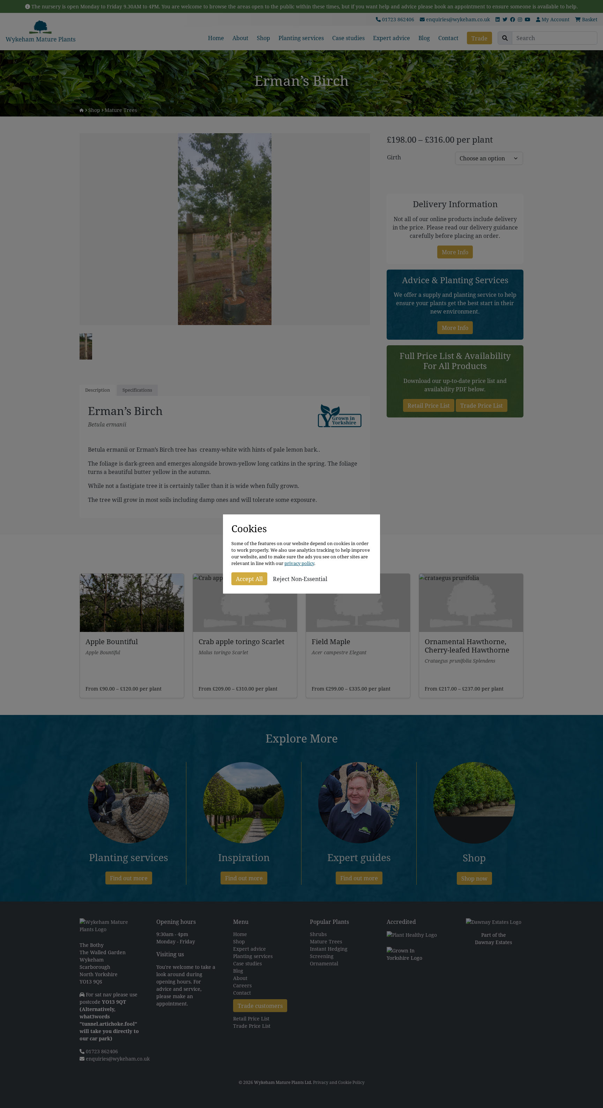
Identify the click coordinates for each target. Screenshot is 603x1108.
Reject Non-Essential (300, 578)
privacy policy (299, 563)
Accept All (249, 578)
